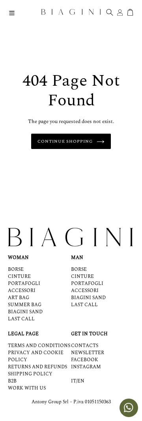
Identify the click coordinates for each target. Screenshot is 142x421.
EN (80, 381)
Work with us (27, 388)
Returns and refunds (37, 367)
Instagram (86, 367)
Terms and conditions (39, 345)
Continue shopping (64, 141)
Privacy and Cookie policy (36, 356)
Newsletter (87, 353)
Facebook (84, 360)
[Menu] (12, 12)
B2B (12, 381)
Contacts (84, 345)
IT (73, 381)
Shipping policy (30, 374)
